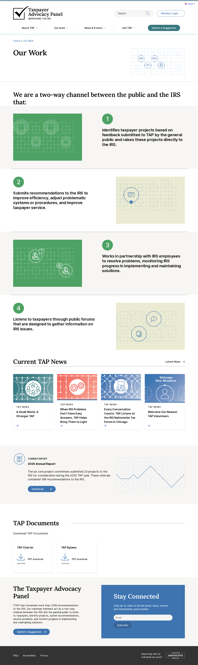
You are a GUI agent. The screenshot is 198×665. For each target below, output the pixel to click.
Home (16, 41)
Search (122, 13)
